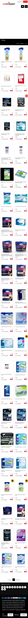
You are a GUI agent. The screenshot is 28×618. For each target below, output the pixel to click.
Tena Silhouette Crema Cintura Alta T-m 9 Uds (5, 303)
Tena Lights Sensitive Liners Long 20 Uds (20, 158)
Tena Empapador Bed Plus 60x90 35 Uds (20, 471)
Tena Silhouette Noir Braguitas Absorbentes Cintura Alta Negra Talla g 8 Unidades (7, 255)
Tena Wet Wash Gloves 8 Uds (20, 206)
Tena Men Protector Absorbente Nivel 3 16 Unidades (5, 543)
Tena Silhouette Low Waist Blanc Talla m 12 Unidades (20, 519)
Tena (2, 64)
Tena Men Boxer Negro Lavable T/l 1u (5, 110)
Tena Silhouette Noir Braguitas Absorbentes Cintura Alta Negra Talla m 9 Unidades (7, 231)
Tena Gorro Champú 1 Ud (6, 206)
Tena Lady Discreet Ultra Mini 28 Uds (6, 495)
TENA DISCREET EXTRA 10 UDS (21, 350)
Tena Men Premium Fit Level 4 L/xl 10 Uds (7, 519)
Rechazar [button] (17, 614)
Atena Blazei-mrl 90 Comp (6, 86)
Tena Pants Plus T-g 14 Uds (20, 374)
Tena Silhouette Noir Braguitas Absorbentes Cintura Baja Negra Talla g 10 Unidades (7, 279)
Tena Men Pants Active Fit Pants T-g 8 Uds (6, 423)
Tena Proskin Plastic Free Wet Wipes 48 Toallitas (20, 182)
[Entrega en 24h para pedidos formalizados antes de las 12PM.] (26, 336)
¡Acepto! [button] (10, 614)
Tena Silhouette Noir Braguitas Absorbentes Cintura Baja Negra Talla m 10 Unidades (21, 255)
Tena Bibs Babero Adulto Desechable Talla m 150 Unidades (20, 134)
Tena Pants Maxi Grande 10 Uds (6, 567)
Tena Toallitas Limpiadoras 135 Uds (20, 230)
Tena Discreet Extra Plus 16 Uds (20, 567)
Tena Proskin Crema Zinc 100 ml (20, 62)
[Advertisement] (14, 24)
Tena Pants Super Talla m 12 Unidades (6, 471)
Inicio (18, 43)
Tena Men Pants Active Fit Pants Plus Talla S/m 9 (20, 423)
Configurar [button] (23, 614)
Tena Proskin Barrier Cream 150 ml (6, 62)
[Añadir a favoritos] (12, 65)
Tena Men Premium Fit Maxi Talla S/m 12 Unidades (6, 447)
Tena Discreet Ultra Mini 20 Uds (20, 495)
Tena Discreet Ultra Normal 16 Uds (7, 182)
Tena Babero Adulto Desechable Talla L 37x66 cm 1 (21, 303)
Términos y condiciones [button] (20, 609)
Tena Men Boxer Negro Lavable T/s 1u (5, 134)
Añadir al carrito (7, 69)
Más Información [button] (4, 614)
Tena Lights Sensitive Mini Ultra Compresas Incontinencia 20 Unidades (6, 159)
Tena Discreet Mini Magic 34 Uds (6, 375)
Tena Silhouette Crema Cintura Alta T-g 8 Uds (19, 278)
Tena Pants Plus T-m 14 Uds (6, 326)
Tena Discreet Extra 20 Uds (20, 326)
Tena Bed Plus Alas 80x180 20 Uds (6, 351)
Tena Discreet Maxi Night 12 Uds (20, 543)
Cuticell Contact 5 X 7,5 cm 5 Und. (20, 86)
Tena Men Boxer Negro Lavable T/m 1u (19, 110)
